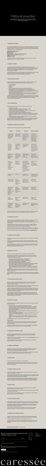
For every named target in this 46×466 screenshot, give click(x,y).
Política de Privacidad (3, 447)
